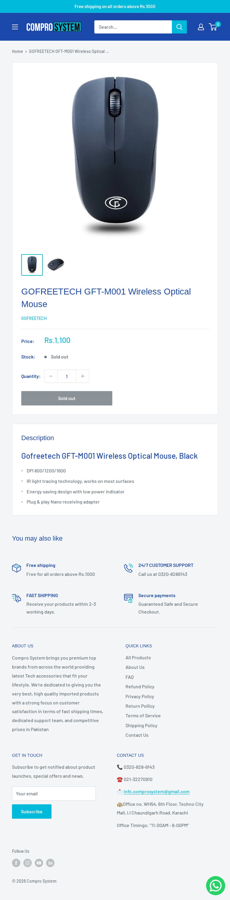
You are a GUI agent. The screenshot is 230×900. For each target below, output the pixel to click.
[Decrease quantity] (51, 376)
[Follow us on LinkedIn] (50, 863)
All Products (138, 657)
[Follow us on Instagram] (27, 863)
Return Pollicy (140, 706)
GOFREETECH (34, 318)
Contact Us (137, 735)
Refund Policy (140, 686)
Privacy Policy (139, 696)
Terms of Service (143, 715)
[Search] (179, 26)
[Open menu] (15, 27)
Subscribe (32, 811)
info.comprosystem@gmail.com (157, 791)
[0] (213, 26)
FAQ (129, 677)
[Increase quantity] (82, 376)
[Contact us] (215, 885)
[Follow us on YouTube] (39, 863)
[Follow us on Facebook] (16, 863)
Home (17, 51)
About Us (135, 667)
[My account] (201, 27)
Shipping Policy (141, 725)
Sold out (66, 398)
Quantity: (31, 376)
